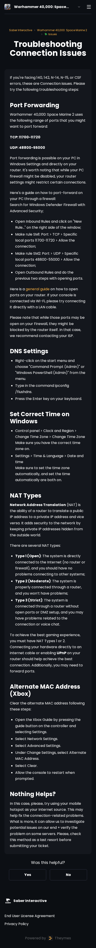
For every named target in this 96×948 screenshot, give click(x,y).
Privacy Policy (16, 923)
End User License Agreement (29, 915)
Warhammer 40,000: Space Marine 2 (62, 30)
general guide (38, 289)
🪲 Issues (50, 34)
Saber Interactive (20, 30)
